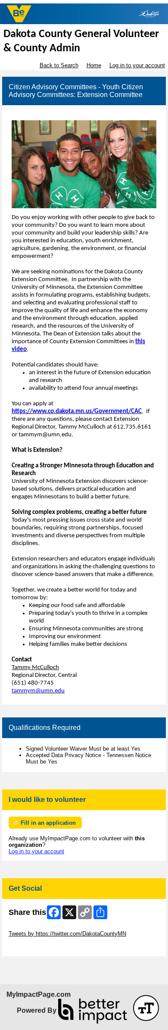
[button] (146, 1008)
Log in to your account (137, 65)
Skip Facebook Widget (37, 946)
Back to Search (59, 65)
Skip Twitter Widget (33, 927)
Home (94, 65)
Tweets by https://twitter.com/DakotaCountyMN (67, 933)
